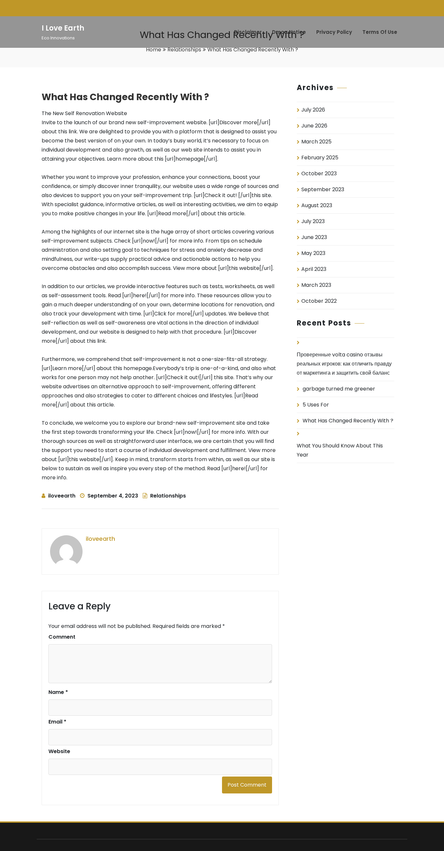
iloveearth (61, 495)
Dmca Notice (289, 32)
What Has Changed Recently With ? (348, 420)
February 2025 (319, 157)
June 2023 (314, 237)
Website (59, 751)
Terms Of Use (379, 32)
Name (58, 692)
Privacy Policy (334, 32)
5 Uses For (316, 404)
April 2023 (313, 269)
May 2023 (313, 253)
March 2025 (316, 141)
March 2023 (316, 285)
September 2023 (322, 189)
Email (57, 721)
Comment (61, 637)
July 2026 (313, 109)
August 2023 (316, 205)
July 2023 (313, 221)
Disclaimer (248, 32)
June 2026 (314, 125)
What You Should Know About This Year (340, 450)
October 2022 (319, 301)
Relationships (184, 49)
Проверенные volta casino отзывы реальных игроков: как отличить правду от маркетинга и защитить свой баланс (344, 364)
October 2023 (319, 173)
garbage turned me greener (339, 388)
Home (153, 49)
